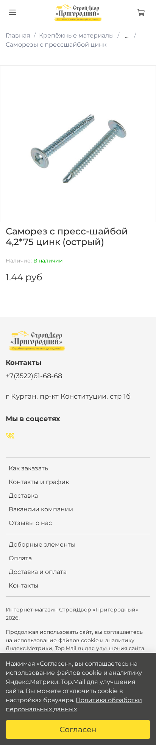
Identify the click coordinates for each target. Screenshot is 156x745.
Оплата (20, 558)
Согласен (78, 729)
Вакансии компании (41, 509)
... (126, 35)
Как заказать (28, 468)
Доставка (23, 495)
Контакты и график (39, 482)
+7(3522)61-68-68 (34, 376)
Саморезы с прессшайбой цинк (56, 44)
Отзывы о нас (30, 523)
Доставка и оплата (38, 571)
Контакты (24, 585)
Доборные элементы (42, 544)
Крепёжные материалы (76, 35)
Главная (18, 35)
